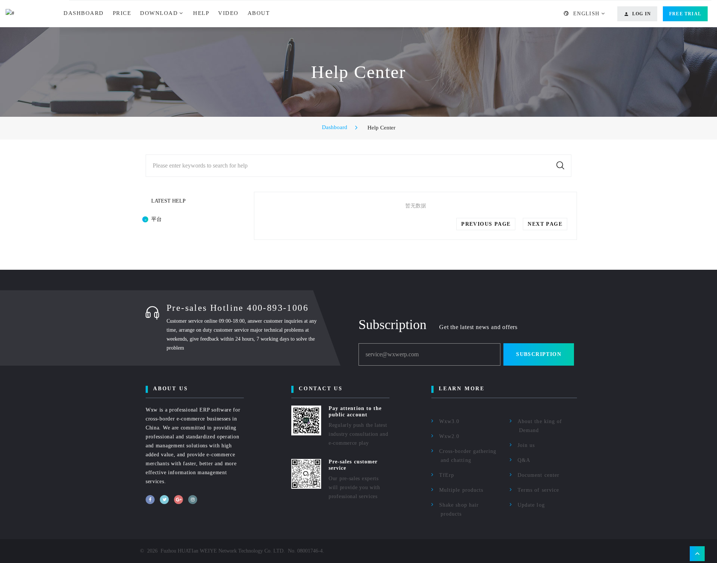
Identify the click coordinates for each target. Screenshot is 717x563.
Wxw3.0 (449, 421)
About (259, 13)
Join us (526, 445)
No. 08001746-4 (305, 551)
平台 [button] (156, 219)
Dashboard (83, 13)
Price (122, 13)
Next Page (545, 224)
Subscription (538, 354)
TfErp (446, 475)
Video (228, 13)
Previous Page (485, 224)
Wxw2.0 (449, 436)
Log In (641, 13)
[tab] (188, 219)
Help (201, 13)
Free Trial (685, 13)
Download (159, 13)
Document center (538, 475)
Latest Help (168, 201)
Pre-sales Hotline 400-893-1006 (237, 308)
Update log (531, 505)
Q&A (524, 460)
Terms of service (538, 490)
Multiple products (461, 490)
